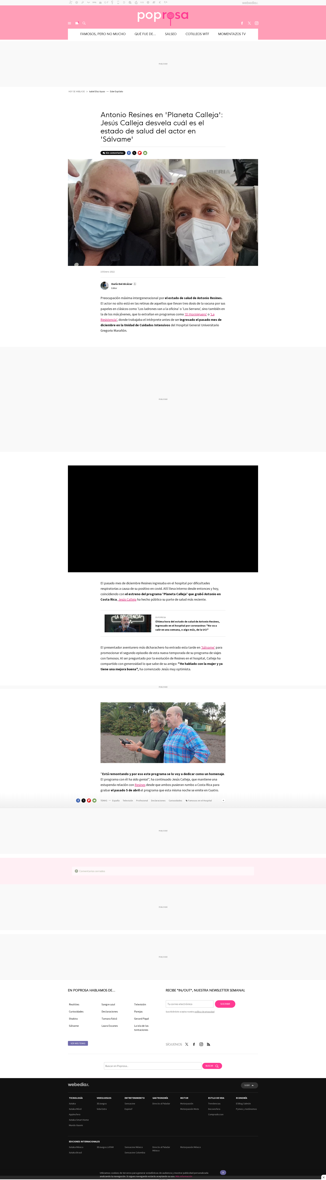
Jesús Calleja (127, 599)
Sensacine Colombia (135, 1152)
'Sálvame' (208, 647)
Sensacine (130, 1103)
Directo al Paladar (161, 1103)
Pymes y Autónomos (246, 1108)
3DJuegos (102, 1103)
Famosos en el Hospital (200, 800)
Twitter (249, 23)
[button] (123, 284)
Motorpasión (186, 1103)
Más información (184, 1176)
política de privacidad (204, 1011)
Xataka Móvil (75, 1108)
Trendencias (214, 1103)
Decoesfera (214, 1108)
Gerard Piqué (141, 1018)
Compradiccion (215, 1114)
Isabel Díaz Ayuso (97, 91)
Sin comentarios (114, 152)
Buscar (84, 23)
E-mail (145, 153)
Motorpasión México (190, 1147)
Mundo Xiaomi (76, 1125)
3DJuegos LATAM (105, 1147)
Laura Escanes (110, 1025)
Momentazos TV (232, 33)
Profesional (142, 800)
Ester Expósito (116, 91)
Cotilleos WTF (197, 33)
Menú (69, 23)
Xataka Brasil (75, 1152)
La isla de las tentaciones (141, 1027)
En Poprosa (160, 617)
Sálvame (74, 1025)
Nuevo (76, 23)
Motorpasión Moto (189, 1108)
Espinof (128, 1108)
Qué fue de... (145, 33)
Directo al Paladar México (161, 1149)
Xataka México (76, 1147)
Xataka (72, 1103)
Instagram (256, 23)
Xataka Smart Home (79, 1119)
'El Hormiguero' (196, 314)
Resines (140, 785)
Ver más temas (78, 1043)
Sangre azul (108, 1004)
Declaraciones (158, 800)
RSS (208, 1043)
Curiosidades (176, 800)
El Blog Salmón (243, 1103)
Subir (247, 1085)
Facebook (242, 23)
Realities (74, 1004)
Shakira (73, 1018)
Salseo (171, 33)
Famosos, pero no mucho (103, 33)
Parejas (138, 1011)
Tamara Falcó (109, 1018)
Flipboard (140, 153)
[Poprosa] (163, 17)
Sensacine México (134, 1147)
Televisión (128, 800)
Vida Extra (102, 1108)
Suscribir (225, 1003)
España (116, 800)
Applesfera (74, 1114)
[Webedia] (78, 1084)
